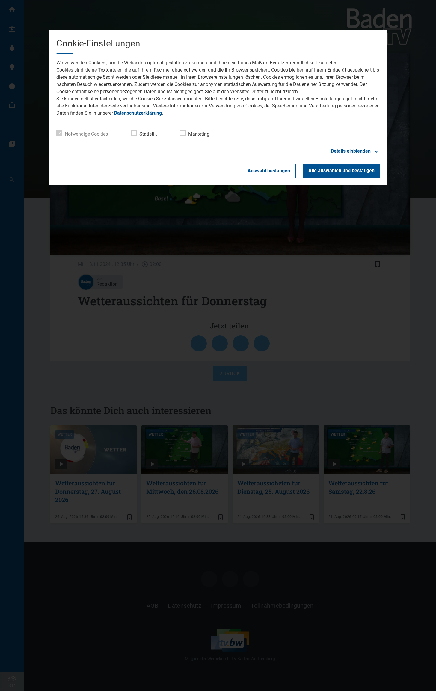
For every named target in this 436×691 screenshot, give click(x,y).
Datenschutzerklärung (138, 113)
